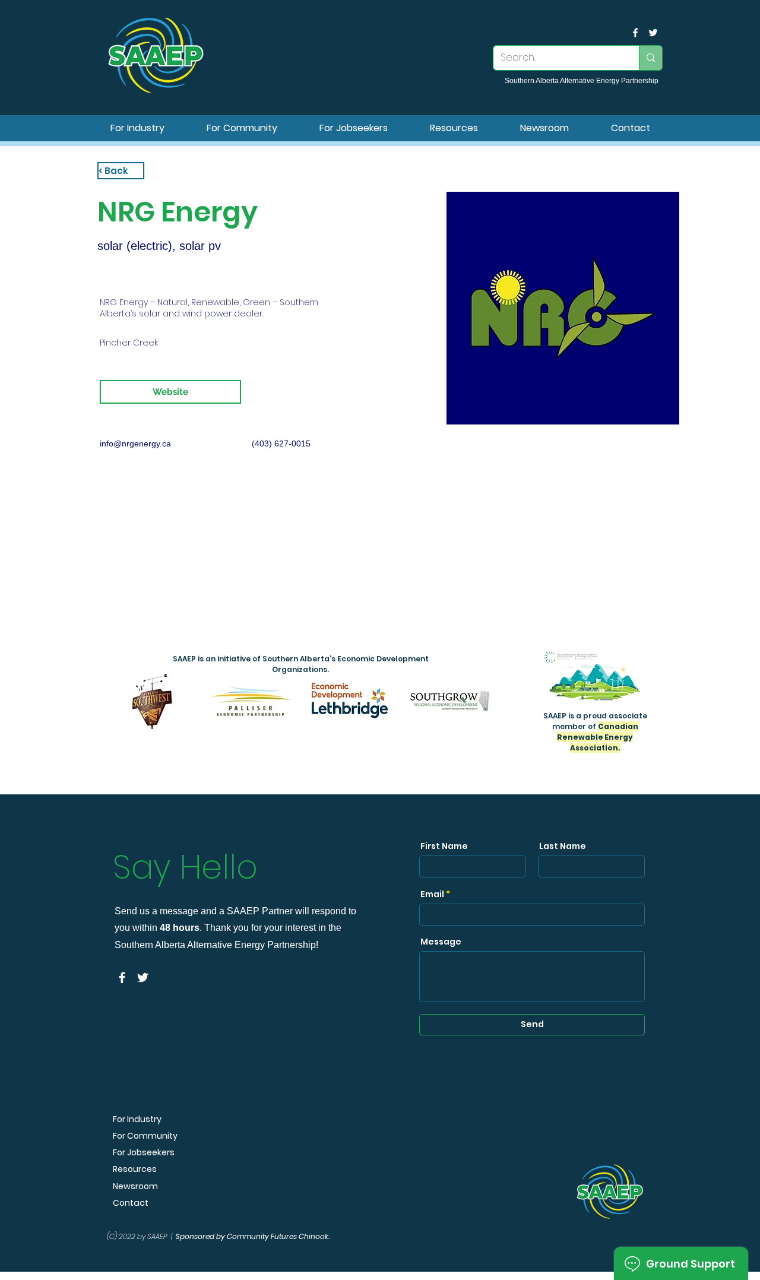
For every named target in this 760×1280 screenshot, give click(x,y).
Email (432, 894)
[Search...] (650, 58)
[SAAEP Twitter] (653, 33)
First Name (444, 846)
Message (440, 941)
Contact (130, 1203)
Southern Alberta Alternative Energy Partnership (581, 81)
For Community (145, 1136)
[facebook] (635, 33)
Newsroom (135, 1186)
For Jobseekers (144, 1152)
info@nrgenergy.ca (135, 443)
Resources (135, 1169)
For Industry (137, 1119)
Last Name (562, 846)
